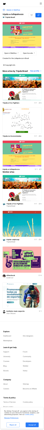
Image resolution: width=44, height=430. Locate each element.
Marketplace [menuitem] (7, 340)
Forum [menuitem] (25, 352)
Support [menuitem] (6, 352)
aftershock (10, 275)
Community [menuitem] (27, 356)
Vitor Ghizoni (10, 313)
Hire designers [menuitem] (28, 336)
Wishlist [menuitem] (25, 366)
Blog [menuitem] (5, 366)
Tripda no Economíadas (12, 136)
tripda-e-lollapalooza (11, 169)
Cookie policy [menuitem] (28, 402)
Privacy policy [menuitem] (8, 407)
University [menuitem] (6, 356)
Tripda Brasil (10, 206)
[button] (32, 15)
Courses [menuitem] (6, 361)
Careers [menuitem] (6, 389)
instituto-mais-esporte (15, 311)
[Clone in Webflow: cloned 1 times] (38, 15)
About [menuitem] (5, 384)
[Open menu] (40, 3)
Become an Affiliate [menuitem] (30, 389)
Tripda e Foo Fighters (11, 103)
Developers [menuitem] (27, 361)
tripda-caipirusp (12, 239)
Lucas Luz (9, 278)
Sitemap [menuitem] (26, 384)
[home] (4, 4)
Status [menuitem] (25, 371)
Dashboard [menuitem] (7, 336)
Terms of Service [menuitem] (9, 402)
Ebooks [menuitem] (6, 371)
